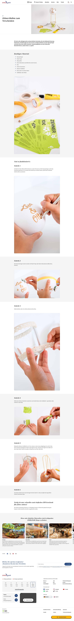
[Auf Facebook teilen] (7, 554)
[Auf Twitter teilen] (10, 554)
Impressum (65, 609)
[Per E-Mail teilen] (16, 554)
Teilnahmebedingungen (67, 612)
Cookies (54, 612)
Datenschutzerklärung (57, 609)
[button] (72, 532)
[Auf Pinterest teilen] (13, 554)
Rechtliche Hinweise (46, 609)
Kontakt (44, 612)
